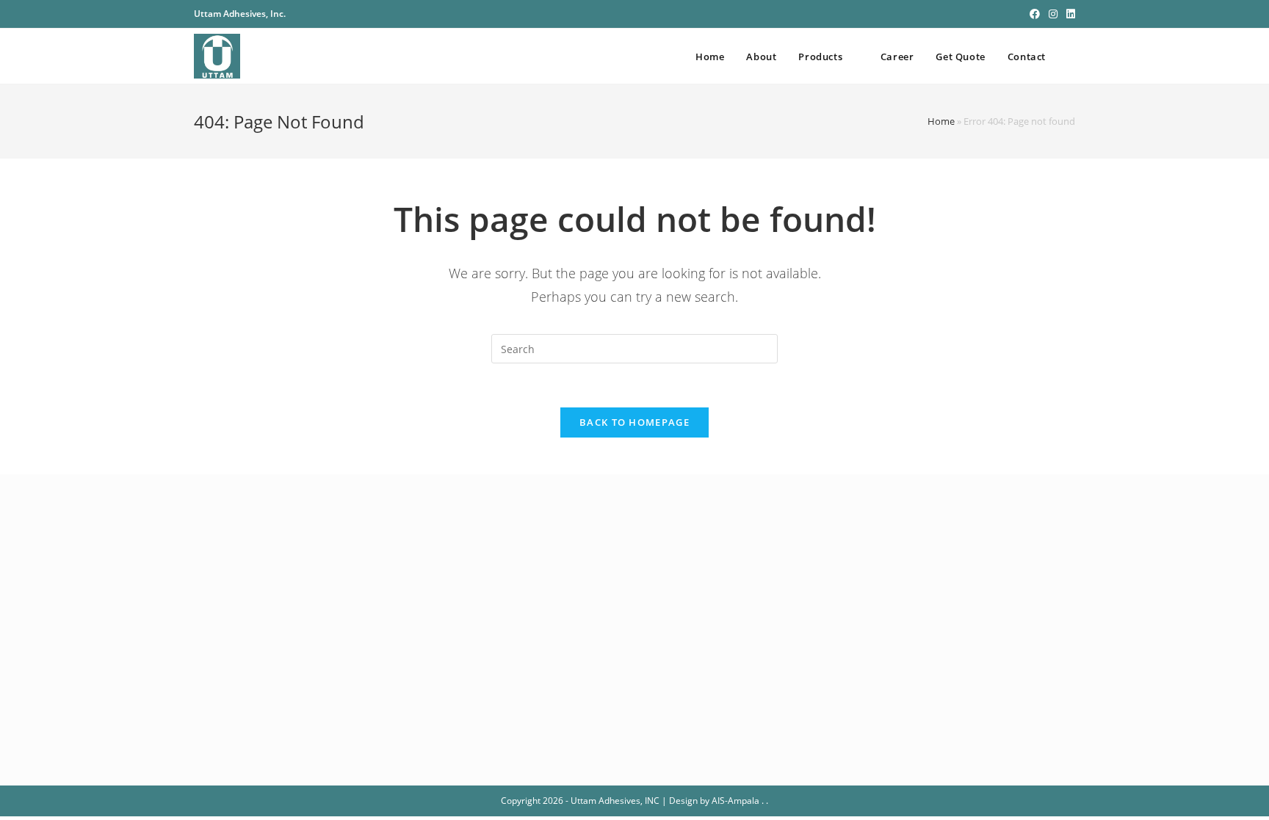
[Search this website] (634, 348)
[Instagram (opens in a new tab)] (1053, 14)
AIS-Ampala (735, 800)
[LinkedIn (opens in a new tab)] (1068, 14)
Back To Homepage (634, 422)
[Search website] (1071, 56)
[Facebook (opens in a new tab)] (1034, 14)
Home (941, 121)
